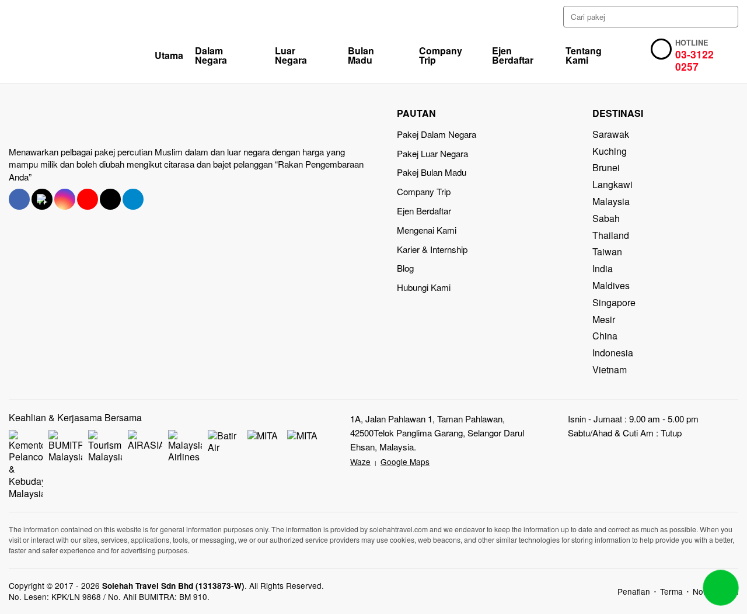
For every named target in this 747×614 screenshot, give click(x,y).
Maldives (611, 285)
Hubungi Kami (424, 287)
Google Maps (405, 461)
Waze (360, 461)
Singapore (614, 302)
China (604, 335)
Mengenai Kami (426, 230)
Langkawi (612, 184)
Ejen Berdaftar (512, 55)
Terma (671, 591)
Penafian (633, 591)
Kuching (609, 151)
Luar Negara (291, 55)
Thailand (610, 235)
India (602, 268)
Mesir (603, 319)
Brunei (606, 167)
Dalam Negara (211, 55)
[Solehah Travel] (82, 55)
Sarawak (610, 134)
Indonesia (612, 352)
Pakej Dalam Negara (436, 134)
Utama (169, 55)
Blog (405, 268)
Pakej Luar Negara (432, 153)
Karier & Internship (432, 249)
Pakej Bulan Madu (431, 172)
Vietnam (609, 369)
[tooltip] (19, 199)
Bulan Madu (361, 55)
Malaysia (611, 201)
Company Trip (440, 55)
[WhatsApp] (720, 587)
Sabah (606, 218)
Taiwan (607, 251)
